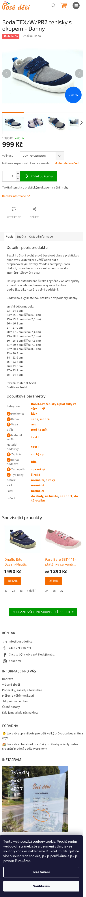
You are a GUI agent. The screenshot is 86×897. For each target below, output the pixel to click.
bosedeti (15, 661)
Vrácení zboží (11, 685)
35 (54, 591)
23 (5, 591)
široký (50, 480)
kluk (34, 414)
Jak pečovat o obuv (15, 701)
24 (13, 591)
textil (35, 437)
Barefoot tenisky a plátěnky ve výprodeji (53, 406)
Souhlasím (41, 886)
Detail (13, 580)
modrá (45, 419)
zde (64, 851)
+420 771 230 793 (20, 648)
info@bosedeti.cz (20, 641)
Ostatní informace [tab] (41, 236)
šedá (34, 419)
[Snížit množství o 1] (18, 178)
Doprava (7, 679)
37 (61, 591)
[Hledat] (53, 5)
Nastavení (41, 872)
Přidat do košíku (42, 176)
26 (20, 591)
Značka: (32, 36)
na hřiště (51, 496)
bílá (34, 462)
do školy (37, 496)
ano (34, 424)
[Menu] (76, 5)
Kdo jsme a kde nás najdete (20, 712)
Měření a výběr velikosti (18, 696)
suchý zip (37, 454)
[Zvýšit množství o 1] (18, 173)
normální (37, 480)
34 (46, 591)
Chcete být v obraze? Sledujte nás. (32, 654)
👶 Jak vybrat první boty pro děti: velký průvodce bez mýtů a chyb (42, 736)
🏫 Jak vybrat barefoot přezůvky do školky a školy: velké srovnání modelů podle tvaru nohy (40, 746)
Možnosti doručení (67, 163)
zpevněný (38, 469)
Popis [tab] (9, 236)
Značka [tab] (21, 236)
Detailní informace (14, 196)
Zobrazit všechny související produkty (43, 612)
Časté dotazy (11, 707)
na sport (66, 496)
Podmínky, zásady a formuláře (22, 690)
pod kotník (39, 430)
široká (35, 475)
